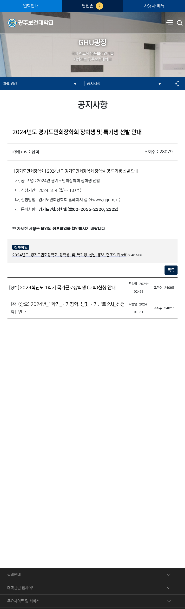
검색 (180, 23)
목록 (171, 270)
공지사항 (93, 83)
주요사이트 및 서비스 (23, 601)
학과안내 (14, 574)
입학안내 (31, 6)
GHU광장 (9, 83)
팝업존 (91, 6)
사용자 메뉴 (154, 6)
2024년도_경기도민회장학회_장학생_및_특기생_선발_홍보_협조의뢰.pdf (69, 255)
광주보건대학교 (19, 19)
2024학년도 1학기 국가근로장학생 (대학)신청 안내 (68, 288)
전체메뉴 (169, 23)
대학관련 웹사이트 (21, 588)
